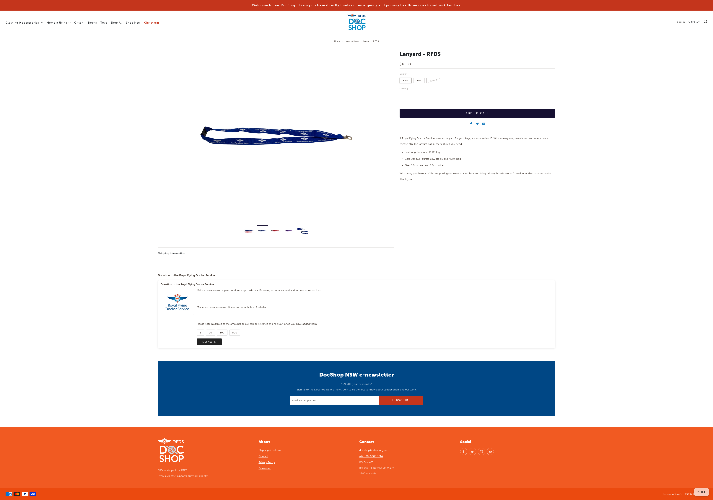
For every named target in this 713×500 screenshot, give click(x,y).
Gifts (77, 22)
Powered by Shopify (672, 494)
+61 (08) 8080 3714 (371, 456)
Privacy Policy (267, 462)
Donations (265, 468)
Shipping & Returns (270, 450)
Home (337, 41)
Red (419, 80)
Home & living (57, 22)
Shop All (117, 22)
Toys (103, 22)
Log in (681, 21)
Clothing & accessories (23, 22)
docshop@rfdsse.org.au (373, 450)
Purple (433, 80)
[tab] (249, 230)
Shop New (133, 22)
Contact (263, 456)
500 (234, 332)
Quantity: (404, 89)
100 (222, 332)
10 (210, 332)
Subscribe (401, 400)
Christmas (151, 22)
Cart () (694, 21)
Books (92, 22)
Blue (405, 80)
